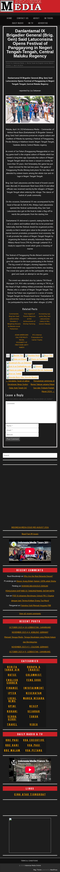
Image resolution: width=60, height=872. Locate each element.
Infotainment (34, 688)
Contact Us (22, 18)
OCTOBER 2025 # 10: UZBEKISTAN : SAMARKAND (30, 627)
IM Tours (48, 18)
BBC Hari (12, 745)
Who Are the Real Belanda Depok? (38, 576)
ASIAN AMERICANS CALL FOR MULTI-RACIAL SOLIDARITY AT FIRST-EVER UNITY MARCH (21, 341)
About (36, 18)
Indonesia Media (18, 63)
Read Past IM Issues (30, 534)
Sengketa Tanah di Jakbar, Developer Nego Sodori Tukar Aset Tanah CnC (18, 384)
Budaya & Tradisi (34, 668)
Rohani (12, 711)
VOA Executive (34, 740)
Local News (12, 700)
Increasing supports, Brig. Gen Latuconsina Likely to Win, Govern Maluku (45, 319)
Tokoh (34, 716)
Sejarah (34, 711)
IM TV (30, 22)
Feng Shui (34, 680)
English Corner (43, 63)
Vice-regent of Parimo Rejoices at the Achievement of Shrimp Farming (29, 319)
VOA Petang (33, 750)
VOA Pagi (33, 745)
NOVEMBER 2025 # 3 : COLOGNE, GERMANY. (30, 647)
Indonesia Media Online (33, 865)
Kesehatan (34, 693)
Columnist (34, 675)
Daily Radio (17, 22)
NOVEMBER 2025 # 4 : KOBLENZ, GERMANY (30, 632)
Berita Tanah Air (32, 63)
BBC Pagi (12, 740)
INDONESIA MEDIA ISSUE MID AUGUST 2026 (30, 527)
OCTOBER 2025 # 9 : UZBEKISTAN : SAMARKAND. (30, 651)
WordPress (53, 870)
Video (34, 724)
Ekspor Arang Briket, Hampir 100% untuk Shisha (36, 581)
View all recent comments (30, 613)
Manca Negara (34, 698)
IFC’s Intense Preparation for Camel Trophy (37, 337)
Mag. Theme (37, 870)
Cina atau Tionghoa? (30, 794)
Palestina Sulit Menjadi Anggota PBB (36, 605)
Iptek (12, 693)
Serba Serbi (12, 718)
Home (9, 18)
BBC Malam (12, 750)
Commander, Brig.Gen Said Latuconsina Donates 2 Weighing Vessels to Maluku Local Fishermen (14, 321)
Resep (33, 706)
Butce (12, 675)
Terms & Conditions (29, 861)
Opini (12, 706)
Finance (12, 688)
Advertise (43, 22)
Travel (12, 724)
